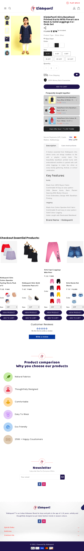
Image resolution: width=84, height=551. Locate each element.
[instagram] (44, 484)
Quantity (47, 63)
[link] (42, 528)
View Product (9, 312)
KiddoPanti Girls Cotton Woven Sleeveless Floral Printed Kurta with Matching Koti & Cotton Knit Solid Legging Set (67, 118)
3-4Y (48, 54)
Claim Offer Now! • (61, 129)
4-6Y (57, 54)
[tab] (51, 145)
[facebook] (39, 484)
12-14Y (70, 59)
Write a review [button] (42, 337)
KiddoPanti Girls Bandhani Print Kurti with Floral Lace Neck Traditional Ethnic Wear (67, 108)
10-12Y (59, 59)
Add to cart (61, 87)
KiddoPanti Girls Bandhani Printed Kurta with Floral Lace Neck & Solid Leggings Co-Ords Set (67, 97)
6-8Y (66, 54)
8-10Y (48, 59)
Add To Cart (8, 318)
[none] (7, 18)
